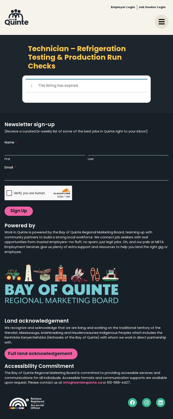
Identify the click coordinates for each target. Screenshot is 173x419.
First (7, 159)
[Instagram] (146, 402)
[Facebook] (132, 402)
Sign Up (18, 211)
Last (90, 159)
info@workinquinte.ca (82, 383)
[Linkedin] (160, 402)
